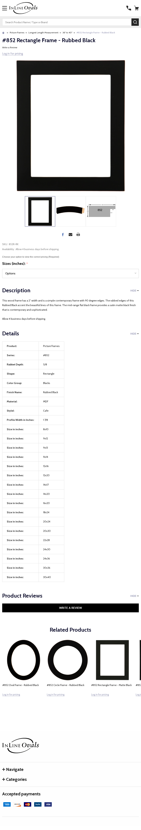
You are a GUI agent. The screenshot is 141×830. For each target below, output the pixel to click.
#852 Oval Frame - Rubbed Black (20, 685)
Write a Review (9, 47)
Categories (16, 779)
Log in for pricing (12, 53)
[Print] (78, 234)
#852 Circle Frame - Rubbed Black (65, 685)
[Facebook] (62, 234)
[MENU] (4, 8)
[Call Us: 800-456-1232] (129, 8)
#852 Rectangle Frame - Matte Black (111, 685)
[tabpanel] (23, 676)
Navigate (15, 769)
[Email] (70, 234)
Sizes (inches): (15, 263)
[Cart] (137, 8)
